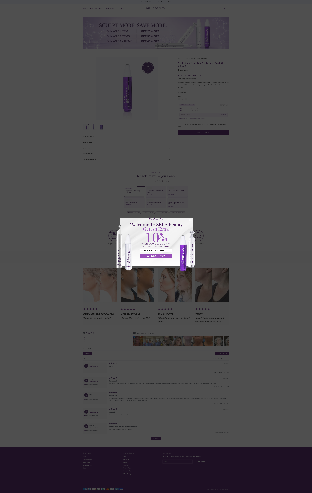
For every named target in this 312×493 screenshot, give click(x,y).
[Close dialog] (191, 220)
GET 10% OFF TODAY (156, 256)
